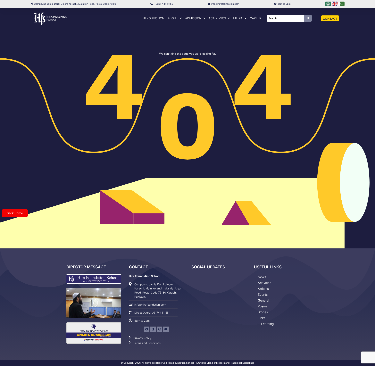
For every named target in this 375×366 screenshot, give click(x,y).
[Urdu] (341, 3)
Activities (264, 283)
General (263, 300)
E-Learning (266, 324)
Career (255, 18)
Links (261, 318)
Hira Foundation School (144, 276)
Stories (263, 312)
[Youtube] (166, 329)
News (262, 277)
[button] (93, 303)
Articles (263, 289)
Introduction (153, 18)
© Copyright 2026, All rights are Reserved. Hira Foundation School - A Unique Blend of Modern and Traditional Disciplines (187, 362)
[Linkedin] (153, 329)
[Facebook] (146, 329)
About (173, 18)
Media (238, 18)
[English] (335, 3)
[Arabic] (328, 3)
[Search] (308, 18)
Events (263, 294)
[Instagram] (159, 329)
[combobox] (285, 18)
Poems (263, 306)
